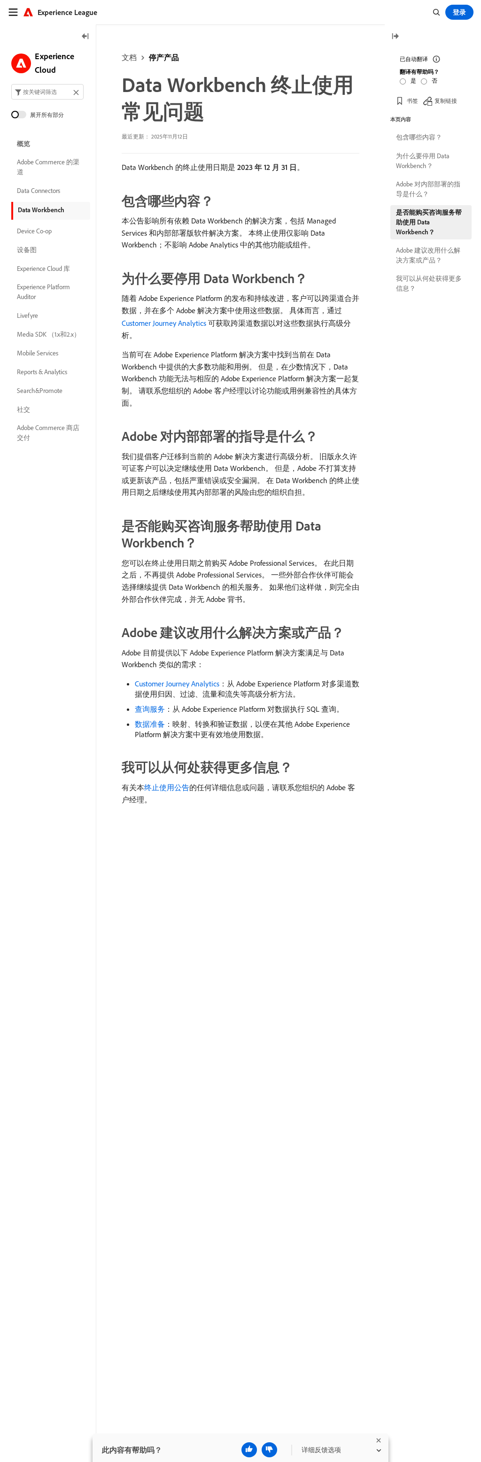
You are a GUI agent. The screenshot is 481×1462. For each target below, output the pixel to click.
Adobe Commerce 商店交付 (48, 432)
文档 (129, 57)
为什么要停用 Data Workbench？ (423, 161)
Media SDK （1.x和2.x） (48, 334)
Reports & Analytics (42, 372)
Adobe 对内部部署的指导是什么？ (428, 189)
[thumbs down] (269, 1449)
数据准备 (150, 724)
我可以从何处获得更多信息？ (429, 283)
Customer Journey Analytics (164, 323)
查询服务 (150, 709)
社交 (23, 409)
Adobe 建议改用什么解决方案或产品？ (428, 255)
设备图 (27, 250)
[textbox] (47, 92)
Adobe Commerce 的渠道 (48, 167)
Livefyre (27, 315)
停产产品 (164, 57)
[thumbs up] (249, 1449)
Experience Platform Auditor (43, 292)
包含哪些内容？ (419, 137)
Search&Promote (39, 390)
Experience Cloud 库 (43, 268)
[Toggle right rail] (395, 36)
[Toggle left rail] (85, 36)
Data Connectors (38, 190)
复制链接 (445, 100)
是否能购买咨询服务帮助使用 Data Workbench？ (429, 222)
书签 (412, 100)
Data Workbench (41, 210)
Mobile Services (37, 353)
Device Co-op (34, 231)
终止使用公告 (166, 787)
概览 (23, 143)
